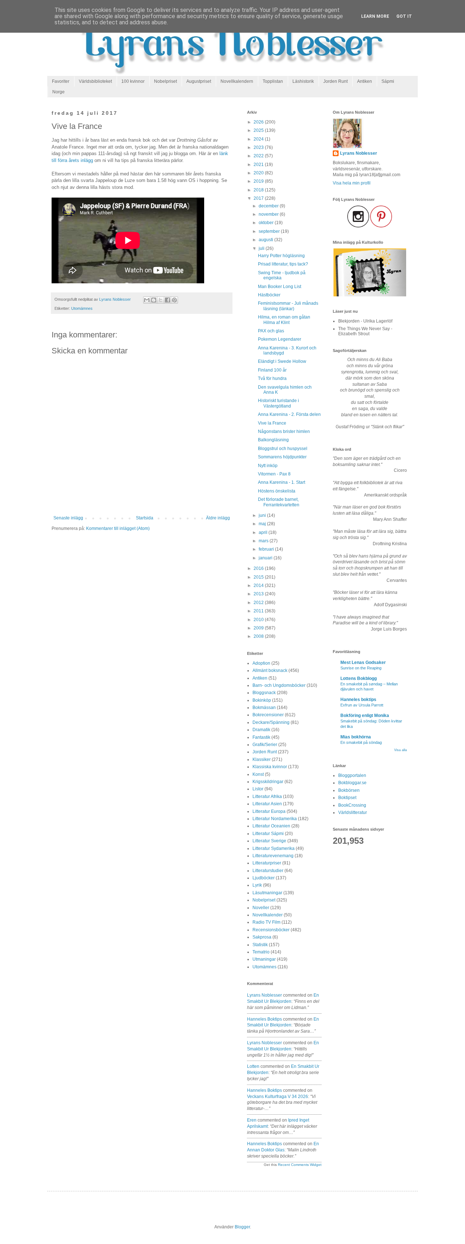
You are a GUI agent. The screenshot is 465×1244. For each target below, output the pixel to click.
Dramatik (261, 729)
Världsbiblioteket (95, 81)
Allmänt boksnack (269, 670)
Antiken (364, 81)
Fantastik (261, 737)
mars (264, 540)
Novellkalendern (237, 81)
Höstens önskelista (276, 491)
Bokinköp (261, 700)
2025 (259, 130)
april (263, 532)
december (269, 205)
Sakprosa (261, 937)
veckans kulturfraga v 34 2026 (277, 1096)
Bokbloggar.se (352, 782)
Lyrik (257, 885)
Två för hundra (272, 378)
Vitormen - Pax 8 (274, 474)
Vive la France (272, 423)
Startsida (144, 517)
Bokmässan (264, 707)
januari (266, 557)
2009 (259, 628)
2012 (259, 602)
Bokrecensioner (268, 714)
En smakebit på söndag (361, 742)
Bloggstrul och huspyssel (282, 448)
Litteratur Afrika (267, 796)
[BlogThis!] (153, 300)
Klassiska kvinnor (269, 766)
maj (263, 523)
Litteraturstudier (267, 870)
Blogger (242, 1226)
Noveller (260, 907)
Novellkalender (267, 914)
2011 (259, 610)
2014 (259, 585)
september (270, 231)
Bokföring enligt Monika (364, 715)
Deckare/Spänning (271, 722)
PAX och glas (271, 330)
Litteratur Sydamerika (273, 848)
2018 (259, 190)
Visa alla (400, 750)
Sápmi (387, 81)
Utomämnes (82, 308)
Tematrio (261, 952)
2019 (259, 181)
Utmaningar (264, 959)
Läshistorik (303, 81)
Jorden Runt (335, 81)
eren (251, 1120)
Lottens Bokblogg (358, 678)
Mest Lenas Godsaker (363, 662)
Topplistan (273, 81)
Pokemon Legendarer (279, 339)
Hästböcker (269, 294)
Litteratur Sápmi (268, 833)
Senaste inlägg (68, 517)
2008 (259, 636)
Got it (404, 16)
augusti (266, 239)
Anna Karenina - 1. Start (281, 482)
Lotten (253, 1066)
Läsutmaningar (267, 892)
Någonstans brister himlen (284, 431)
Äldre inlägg (218, 517)
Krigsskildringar (267, 781)
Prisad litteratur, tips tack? (283, 264)
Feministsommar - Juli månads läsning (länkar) (288, 306)
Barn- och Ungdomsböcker (279, 685)
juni (263, 515)
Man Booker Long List (279, 286)
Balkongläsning (273, 439)
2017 (259, 198)
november (269, 214)
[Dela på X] (160, 300)
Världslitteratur (352, 812)
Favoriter (60, 81)
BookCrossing (352, 805)
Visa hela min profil (352, 183)
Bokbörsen (349, 790)
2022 (259, 155)
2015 (259, 577)
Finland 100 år (272, 370)
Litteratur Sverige (269, 840)
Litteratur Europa (269, 811)
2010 (259, 619)
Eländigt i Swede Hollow (282, 361)
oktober (267, 222)
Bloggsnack (264, 692)
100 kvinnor (133, 81)
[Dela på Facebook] (167, 300)
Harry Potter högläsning (281, 255)
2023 (259, 147)
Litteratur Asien (267, 803)
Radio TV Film (266, 922)
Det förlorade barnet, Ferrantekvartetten (278, 502)
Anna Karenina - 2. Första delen (289, 414)
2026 (259, 122)
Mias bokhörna (355, 736)
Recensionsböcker (271, 929)
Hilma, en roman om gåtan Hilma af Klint (284, 320)
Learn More (375, 16)
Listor (257, 788)
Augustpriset (198, 81)
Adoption (261, 663)
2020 (259, 172)
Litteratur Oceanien (271, 825)
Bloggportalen (352, 775)
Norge (58, 91)
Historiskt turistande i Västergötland (278, 403)
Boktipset (347, 797)
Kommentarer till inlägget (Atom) (118, 528)
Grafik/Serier (264, 744)
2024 (259, 139)
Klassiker (261, 759)
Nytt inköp (268, 465)
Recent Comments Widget (300, 1165)
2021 (259, 164)
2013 (259, 593)
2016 (259, 568)
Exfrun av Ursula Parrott (361, 705)
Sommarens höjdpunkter (282, 456)
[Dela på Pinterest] (174, 300)
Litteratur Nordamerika (274, 818)
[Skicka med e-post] (146, 300)
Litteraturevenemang (273, 855)
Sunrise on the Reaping (360, 668)
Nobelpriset (165, 81)
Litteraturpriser (266, 863)
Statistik (260, 944)
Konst (258, 774)
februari (267, 549)
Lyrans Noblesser (264, 995)
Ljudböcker (263, 877)
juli (262, 248)
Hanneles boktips (264, 1019)
